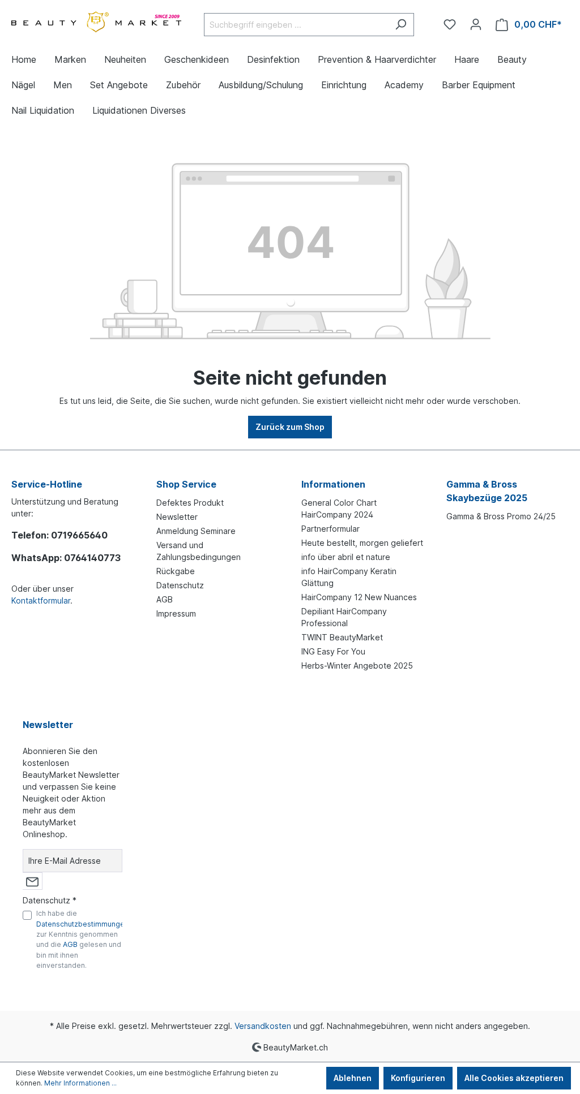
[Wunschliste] (450, 24)
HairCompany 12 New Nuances (359, 597)
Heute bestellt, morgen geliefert (362, 543)
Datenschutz (180, 585)
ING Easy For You (333, 651)
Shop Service (186, 484)
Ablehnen (353, 1078)
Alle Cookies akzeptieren (514, 1078)
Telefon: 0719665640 (59, 535)
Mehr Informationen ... (80, 1083)
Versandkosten (262, 1026)
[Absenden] (32, 881)
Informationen (333, 484)
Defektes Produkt (190, 502)
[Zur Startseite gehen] (96, 22)
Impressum (176, 613)
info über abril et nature (345, 557)
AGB (164, 599)
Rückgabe (175, 571)
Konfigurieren (418, 1078)
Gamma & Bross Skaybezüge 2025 (486, 491)
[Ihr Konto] (476, 24)
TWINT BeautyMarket (342, 637)
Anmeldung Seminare (196, 531)
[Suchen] (400, 24)
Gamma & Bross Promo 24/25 (501, 516)
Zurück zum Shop (290, 427)
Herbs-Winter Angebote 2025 (357, 665)
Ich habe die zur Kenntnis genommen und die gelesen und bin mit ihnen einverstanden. (82, 939)
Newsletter (177, 517)
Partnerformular (330, 528)
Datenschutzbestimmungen (82, 924)
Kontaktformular (40, 600)
